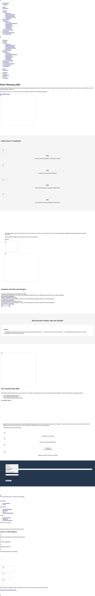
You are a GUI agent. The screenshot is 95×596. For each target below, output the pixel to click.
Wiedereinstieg (9, 28)
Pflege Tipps (8, 18)
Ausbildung (8, 22)
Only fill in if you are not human (13, 478)
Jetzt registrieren (6, 503)
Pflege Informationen (10, 14)
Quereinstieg (8, 27)
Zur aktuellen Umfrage (5, 94)
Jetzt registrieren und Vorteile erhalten (8, 590)
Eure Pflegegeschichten (11, 17)
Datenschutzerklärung (7, 520)
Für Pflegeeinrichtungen (8, 513)
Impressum (5, 519)
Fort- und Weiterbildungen (11, 23)
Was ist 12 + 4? (9, 473)
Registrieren (5, 8)
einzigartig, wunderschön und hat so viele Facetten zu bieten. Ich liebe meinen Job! (23, 332)
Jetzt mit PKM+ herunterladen (7, 296)
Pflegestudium (9, 24)
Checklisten (5, 510)
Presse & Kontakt (7, 517)
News (4, 511)
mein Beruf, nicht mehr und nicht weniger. (53, 332)
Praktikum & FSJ (9, 26)
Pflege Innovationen (10, 15)
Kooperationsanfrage (7, 509)
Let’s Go (7, 239)
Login (4, 7)
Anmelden (8, 482)
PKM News (8, 13)
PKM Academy (6, 19)
